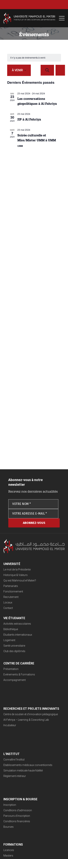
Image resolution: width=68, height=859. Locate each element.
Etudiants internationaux (17, 634)
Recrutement (11, 596)
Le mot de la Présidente (17, 569)
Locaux (7, 602)
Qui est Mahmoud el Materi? (19, 580)
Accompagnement (14, 679)
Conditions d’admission (17, 810)
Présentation (11, 668)
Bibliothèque (10, 629)
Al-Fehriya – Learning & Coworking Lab (26, 719)
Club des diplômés (14, 651)
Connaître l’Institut (14, 759)
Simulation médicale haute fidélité (23, 770)
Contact (8, 607)
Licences (8, 850)
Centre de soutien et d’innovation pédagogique (30, 714)
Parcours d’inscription (16, 815)
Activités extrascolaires (17, 623)
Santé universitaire (14, 645)
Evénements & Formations (19, 674)
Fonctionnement (13, 591)
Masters (8, 855)
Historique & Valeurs (15, 575)
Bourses (8, 826)
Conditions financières (16, 821)
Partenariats (10, 586)
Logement (9, 640)
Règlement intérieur (14, 776)
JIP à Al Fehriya (29, 119)
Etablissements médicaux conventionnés (27, 765)
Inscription (9, 804)
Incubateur (9, 725)
